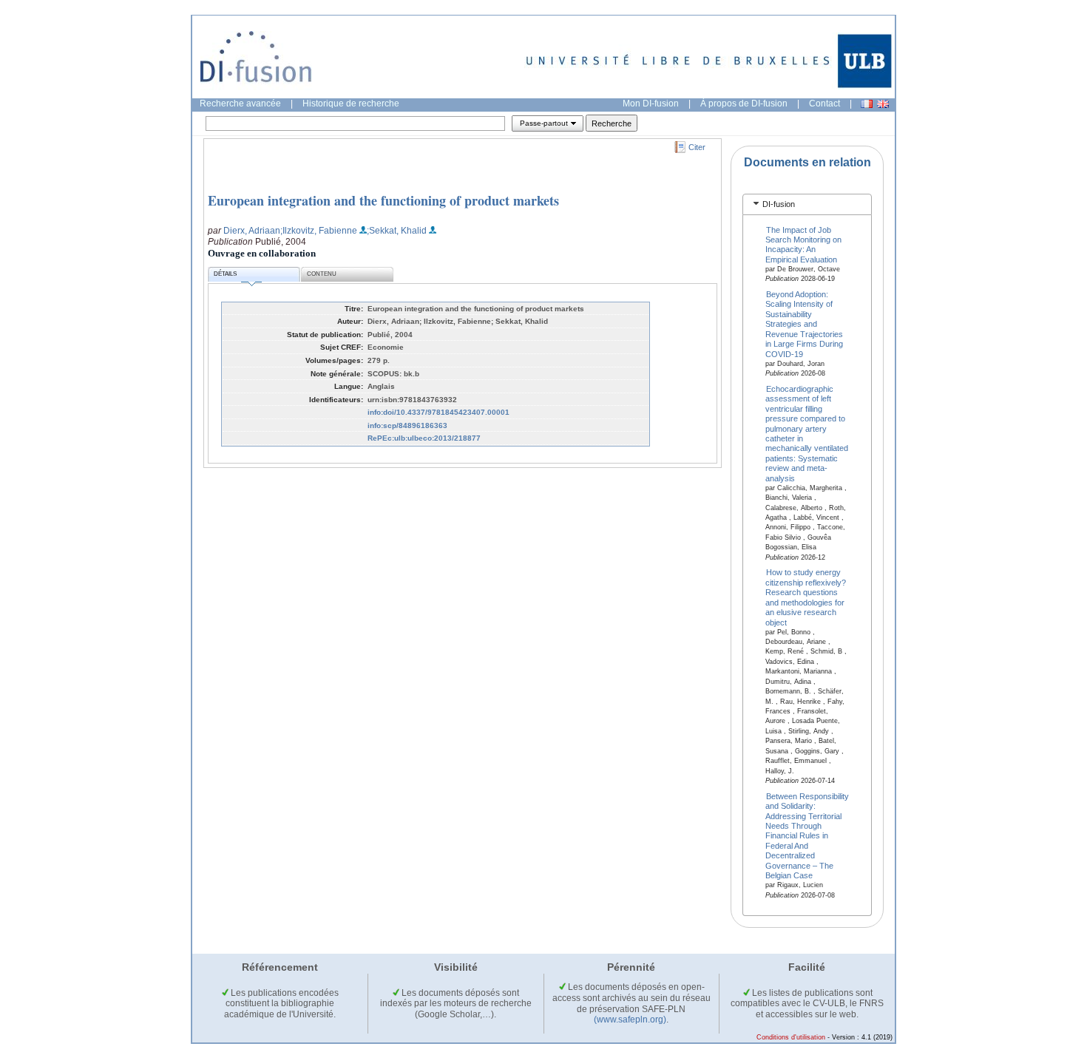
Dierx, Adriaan (251, 230)
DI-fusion (778, 204)
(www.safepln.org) (630, 1019)
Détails (225, 274)
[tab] (807, 204)
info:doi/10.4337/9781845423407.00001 (438, 412)
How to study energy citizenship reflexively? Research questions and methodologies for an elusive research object (805, 597)
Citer (696, 147)
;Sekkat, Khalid (397, 230)
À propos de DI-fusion (744, 103)
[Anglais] (883, 103)
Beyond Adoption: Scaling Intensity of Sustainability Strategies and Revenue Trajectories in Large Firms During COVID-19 (804, 324)
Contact (824, 103)
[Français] (867, 103)
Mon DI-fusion (651, 103)
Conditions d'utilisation (790, 1037)
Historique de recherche (350, 103)
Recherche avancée (240, 103)
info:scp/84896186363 (407, 425)
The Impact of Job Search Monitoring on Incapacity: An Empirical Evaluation (803, 244)
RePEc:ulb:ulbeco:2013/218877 (424, 438)
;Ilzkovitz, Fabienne (318, 230)
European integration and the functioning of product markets (383, 200)
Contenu (321, 274)
